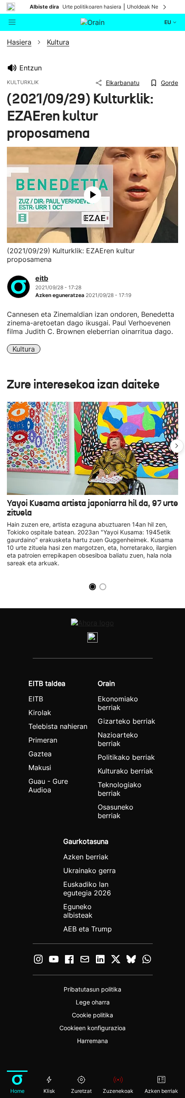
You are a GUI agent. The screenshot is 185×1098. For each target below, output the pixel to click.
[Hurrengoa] (165, 7)
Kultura (23, 349)
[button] (177, 446)
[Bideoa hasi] (92, 194)
